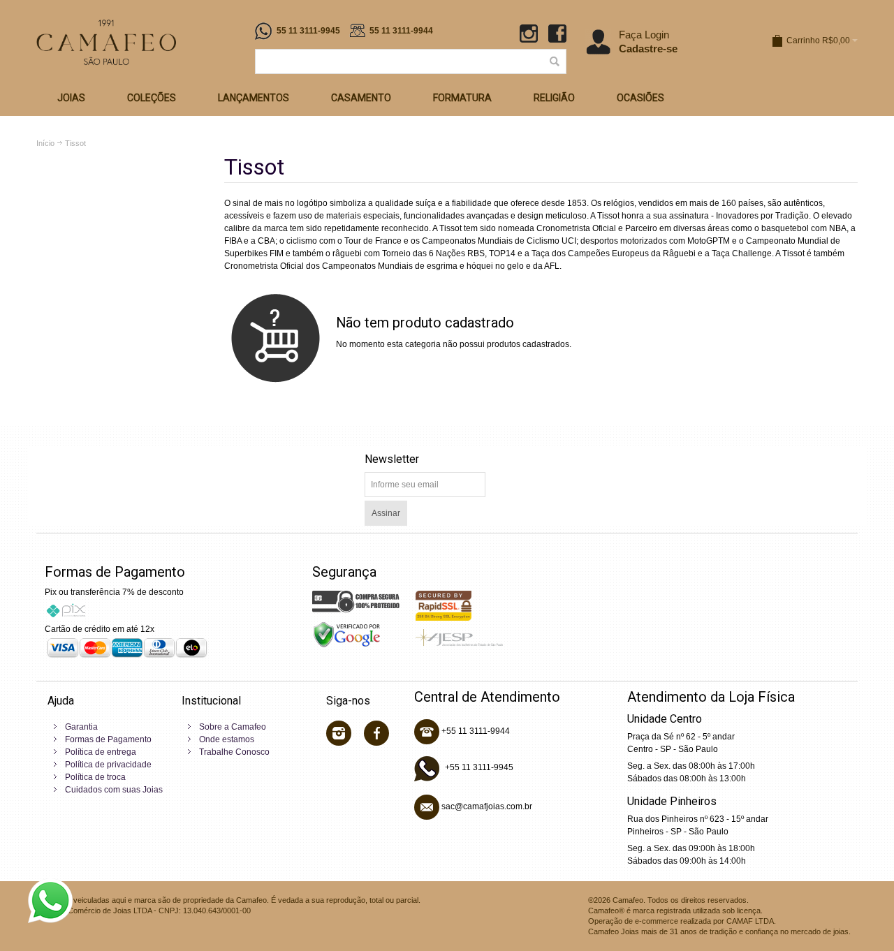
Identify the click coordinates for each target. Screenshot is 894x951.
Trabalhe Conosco (234, 752)
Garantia (81, 727)
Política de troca (95, 777)
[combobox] (411, 61)
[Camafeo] (106, 42)
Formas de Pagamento (108, 739)
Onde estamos (226, 739)
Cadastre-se (648, 48)
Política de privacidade (108, 764)
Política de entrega (100, 752)
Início (45, 143)
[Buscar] (553, 61)
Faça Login (644, 34)
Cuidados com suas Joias (114, 790)
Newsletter (392, 459)
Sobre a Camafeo (232, 727)
